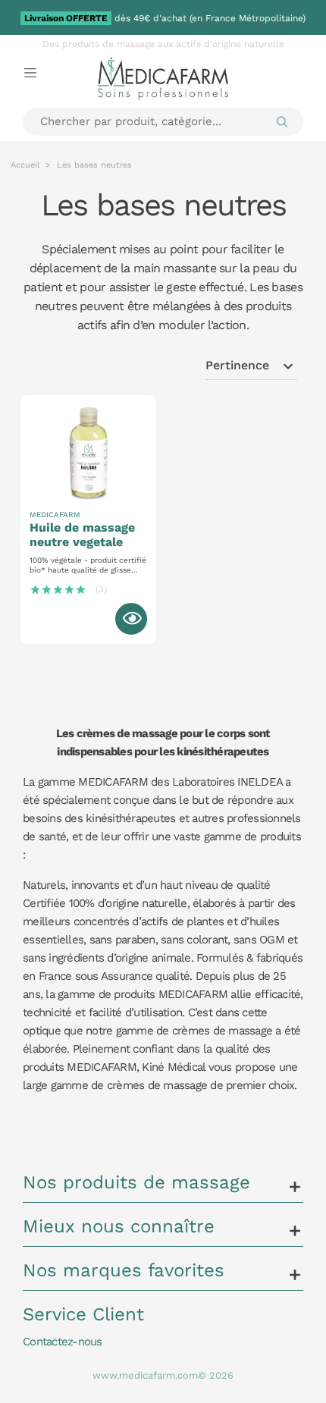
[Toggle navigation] (30, 72)
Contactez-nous (62, 1341)
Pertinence (251, 366)
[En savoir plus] (131, 619)
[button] (163, 1187)
